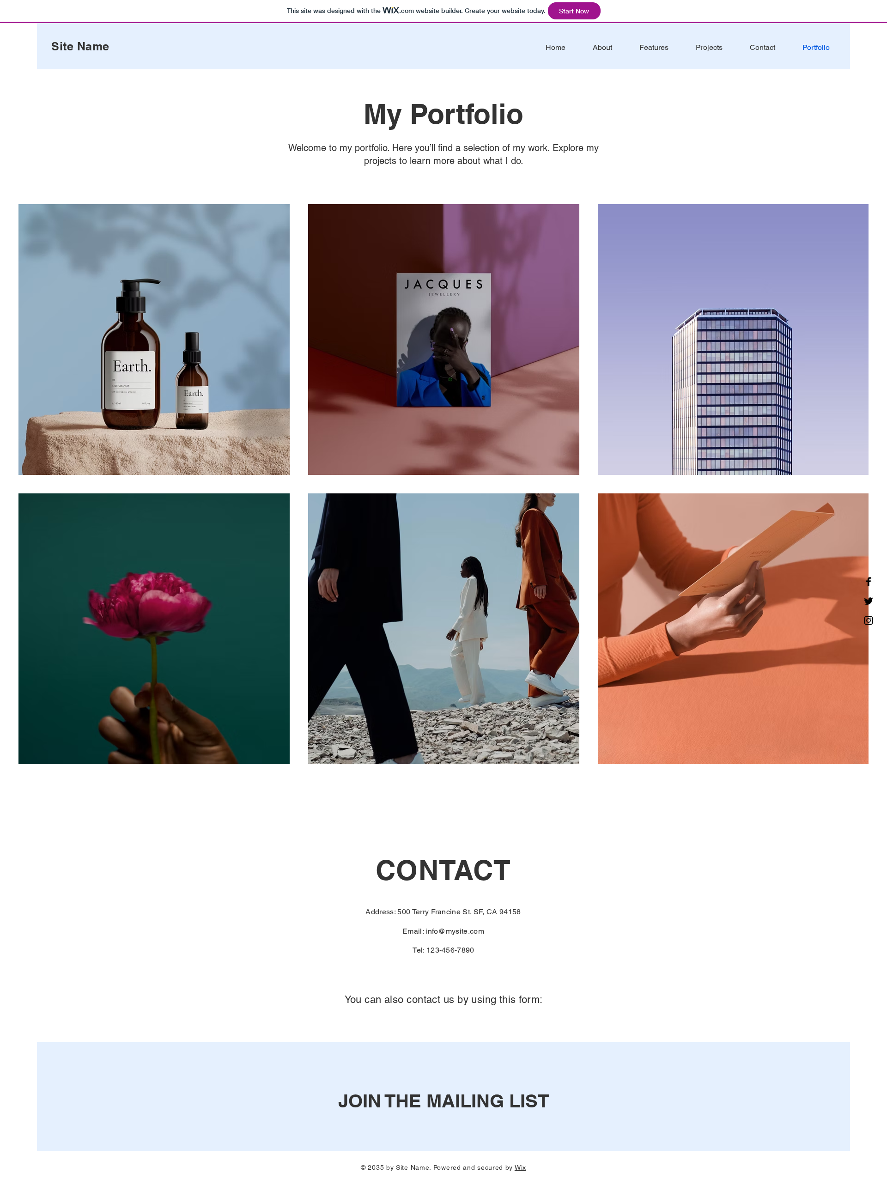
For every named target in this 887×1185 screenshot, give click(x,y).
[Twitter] (869, 601)
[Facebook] (869, 582)
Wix (520, 1167)
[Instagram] (869, 620)
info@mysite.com (454, 931)
